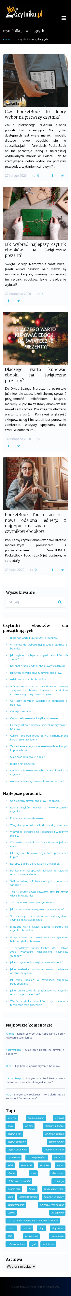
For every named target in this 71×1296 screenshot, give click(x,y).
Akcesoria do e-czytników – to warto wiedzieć (37, 781)
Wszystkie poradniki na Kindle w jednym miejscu (39, 825)
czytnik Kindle (56, 1141)
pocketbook (31, 1236)
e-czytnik (59, 1157)
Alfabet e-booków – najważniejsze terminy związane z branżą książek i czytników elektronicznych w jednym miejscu (39, 690)
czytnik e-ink (14, 1133)
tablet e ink (48, 1244)
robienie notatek (16, 1244)
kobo (10, 1196)
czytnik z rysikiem (54, 1149)
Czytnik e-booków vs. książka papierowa (34, 718)
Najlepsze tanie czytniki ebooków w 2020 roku (37, 666)
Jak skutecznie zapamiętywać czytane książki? (37, 909)
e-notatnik (26, 1165)
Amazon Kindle (36, 1118)
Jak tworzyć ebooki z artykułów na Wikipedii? (36, 962)
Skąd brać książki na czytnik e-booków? (37, 1066)
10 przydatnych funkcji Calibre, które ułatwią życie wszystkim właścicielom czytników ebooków (39, 951)
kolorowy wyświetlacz (52, 1204)
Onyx (41, 1228)
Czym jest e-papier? (22, 711)
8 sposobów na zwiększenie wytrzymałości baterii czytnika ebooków (39, 939)
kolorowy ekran (15, 1204)
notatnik (26, 1228)
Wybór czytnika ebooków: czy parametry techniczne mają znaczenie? (39, 1003)
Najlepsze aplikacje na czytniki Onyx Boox (35, 863)
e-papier (44, 1165)
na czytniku (57, 1212)
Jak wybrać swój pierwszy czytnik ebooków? (36, 672)
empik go (58, 1181)
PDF (9, 1236)
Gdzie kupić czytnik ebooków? (28, 679)
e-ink (10, 1165)
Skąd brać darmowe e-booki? (27, 757)
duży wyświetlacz (36, 1157)
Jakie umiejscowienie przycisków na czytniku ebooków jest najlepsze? (39, 992)
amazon (11, 1118)
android (59, 1118)
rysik (33, 1244)
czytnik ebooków (16, 1141)
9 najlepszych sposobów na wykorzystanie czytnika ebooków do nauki (39, 918)
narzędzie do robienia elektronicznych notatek (32, 1220)
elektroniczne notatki (18, 1181)
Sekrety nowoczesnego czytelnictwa (32, 902)
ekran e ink (57, 1173)
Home (6, 39)
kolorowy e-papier (54, 1196)
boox (10, 1126)
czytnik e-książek (54, 1133)
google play (13, 1189)
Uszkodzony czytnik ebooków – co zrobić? (35, 801)
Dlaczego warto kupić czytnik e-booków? (34, 638)
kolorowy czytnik (28, 1196)
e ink (33, 1173)
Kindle (32, 1189)
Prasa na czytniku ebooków (26, 818)
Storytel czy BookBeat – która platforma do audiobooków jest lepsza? (35, 1080)
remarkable (57, 1236)
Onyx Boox (58, 1228)
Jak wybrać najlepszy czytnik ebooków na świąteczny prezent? (35, 250)
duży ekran (13, 1157)
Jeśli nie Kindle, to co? (23, 764)
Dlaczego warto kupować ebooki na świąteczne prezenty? (35, 375)
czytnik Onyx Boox (17, 1149)
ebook (60, 1165)
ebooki (11, 1173)
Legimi (11, 1212)
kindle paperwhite (54, 1189)
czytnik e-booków (54, 1126)
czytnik (29, 1126)
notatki (11, 1228)
